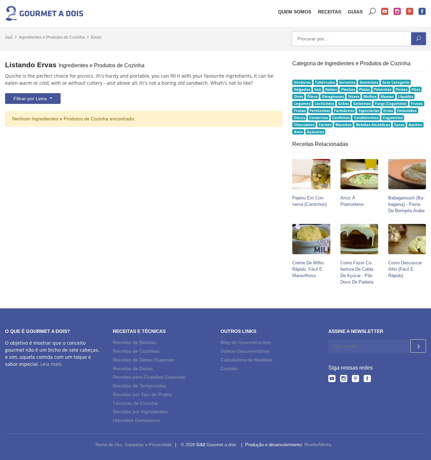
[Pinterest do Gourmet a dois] (355, 379)
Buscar (372, 11)
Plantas (348, 89)
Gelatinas (362, 103)
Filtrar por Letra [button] (30, 98)
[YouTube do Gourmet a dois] (331, 379)
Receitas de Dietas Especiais (143, 359)
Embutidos (407, 110)
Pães (415, 89)
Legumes (302, 103)
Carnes (325, 124)
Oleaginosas (333, 96)
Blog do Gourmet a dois (246, 342)
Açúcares (315, 131)
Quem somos (294, 11)
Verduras (302, 82)
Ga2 (9, 37)
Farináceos (344, 110)
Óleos (312, 96)
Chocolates (304, 124)
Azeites (415, 124)
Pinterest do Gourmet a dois (409, 11)
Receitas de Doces (133, 368)
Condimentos (366, 117)
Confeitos (341, 117)
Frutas (417, 103)
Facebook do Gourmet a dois (422, 11)
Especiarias (369, 110)
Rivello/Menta (317, 444)
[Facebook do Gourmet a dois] (367, 379)
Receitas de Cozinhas (136, 351)
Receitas (329, 11)
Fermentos (320, 110)
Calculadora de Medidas (246, 359)
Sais (317, 89)
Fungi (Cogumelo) (391, 103)
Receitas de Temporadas (139, 385)
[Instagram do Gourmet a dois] (343, 379)
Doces (299, 117)
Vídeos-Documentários (245, 351)
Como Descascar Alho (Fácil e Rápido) (405, 269)
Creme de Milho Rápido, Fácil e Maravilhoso (308, 269)
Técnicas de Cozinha (135, 403)
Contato (229, 368)
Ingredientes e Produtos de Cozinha (52, 37)
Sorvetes (347, 82)
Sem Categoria (395, 82)
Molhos (369, 96)
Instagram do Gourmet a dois (397, 11)
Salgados (302, 89)
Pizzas (364, 89)
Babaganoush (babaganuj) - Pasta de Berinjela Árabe (406, 204)
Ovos (298, 96)
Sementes (369, 82)
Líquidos (405, 96)
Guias (355, 11)
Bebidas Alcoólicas (373, 124)
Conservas (318, 117)
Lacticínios (324, 103)
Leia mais (51, 364)
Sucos (399, 124)
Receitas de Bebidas (135, 342)
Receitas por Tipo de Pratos (142, 394)
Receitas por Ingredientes (140, 411)
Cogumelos (393, 117)
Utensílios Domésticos (136, 420)
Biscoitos (343, 124)
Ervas (96, 37)
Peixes (401, 89)
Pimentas (382, 89)
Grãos (343, 103)
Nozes (353, 96)
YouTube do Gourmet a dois (385, 11)
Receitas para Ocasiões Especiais (149, 377)
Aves (298, 131)
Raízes (331, 89)
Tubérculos (325, 82)
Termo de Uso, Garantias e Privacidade (133, 444)
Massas (387, 96)
